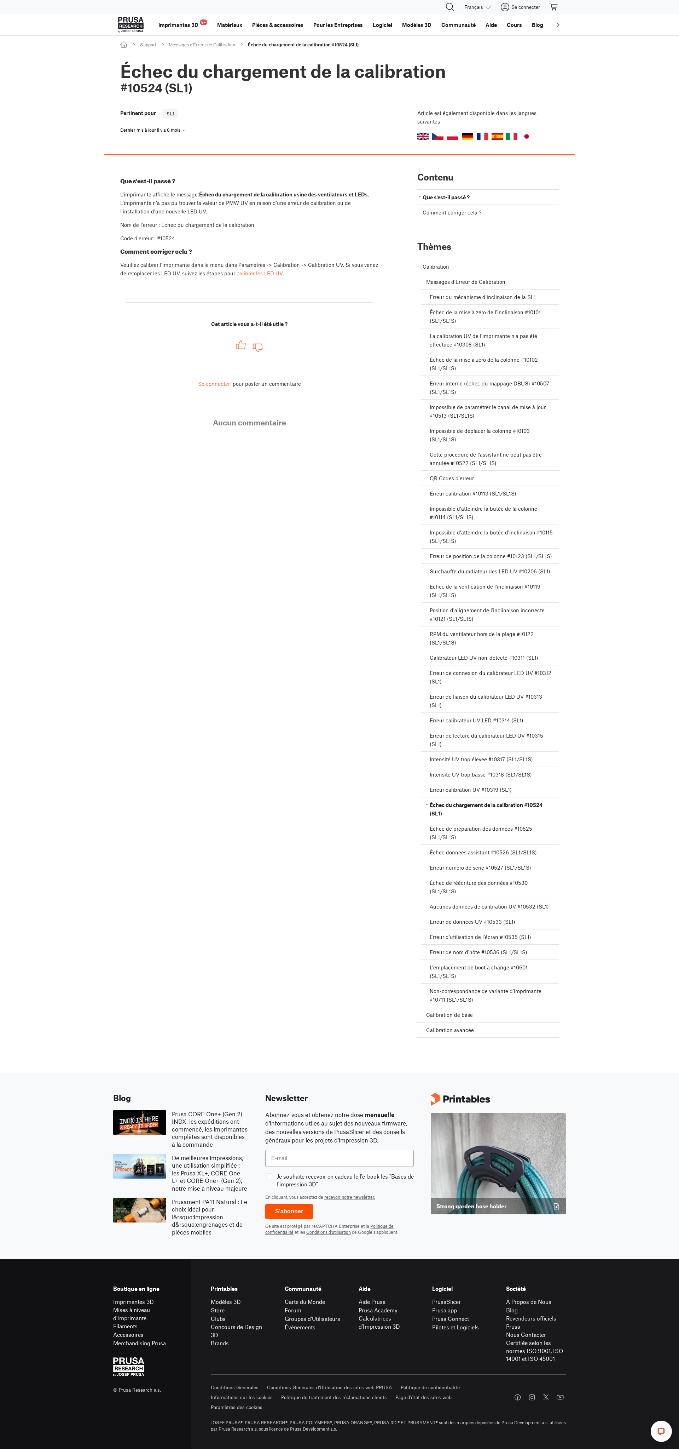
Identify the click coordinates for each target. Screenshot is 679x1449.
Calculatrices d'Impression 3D (379, 1322)
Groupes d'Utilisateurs (312, 1318)
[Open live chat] (661, 1431)
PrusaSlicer (446, 1301)
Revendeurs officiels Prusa (531, 1322)
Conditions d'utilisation (328, 1232)
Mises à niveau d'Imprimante (131, 1313)
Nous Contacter (526, 1334)
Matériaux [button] (229, 25)
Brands (220, 1343)
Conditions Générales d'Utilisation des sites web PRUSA (329, 1387)
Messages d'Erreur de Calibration (202, 44)
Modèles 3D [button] (416, 25)
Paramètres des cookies (236, 1407)
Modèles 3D (226, 1301)
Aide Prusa (372, 1301)
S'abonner (289, 1211)
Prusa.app (444, 1310)
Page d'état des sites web (423, 1397)
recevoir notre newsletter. (349, 1197)
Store (218, 1310)
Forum (293, 1310)
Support (148, 44)
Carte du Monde (305, 1301)
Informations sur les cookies (242, 1397)
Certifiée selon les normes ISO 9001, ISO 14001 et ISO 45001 (534, 1350)
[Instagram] (532, 1397)
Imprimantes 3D (133, 1301)
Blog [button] (537, 25)
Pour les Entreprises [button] (338, 25)
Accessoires (128, 1334)
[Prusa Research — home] (131, 24)
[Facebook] (517, 1397)
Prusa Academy (378, 1310)
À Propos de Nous (528, 1301)
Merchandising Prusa (139, 1343)
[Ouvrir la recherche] (450, 7)
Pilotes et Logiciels (455, 1327)
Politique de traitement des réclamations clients (334, 1397)
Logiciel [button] (382, 25)
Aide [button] (491, 25)
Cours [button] (514, 25)
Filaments (125, 1326)
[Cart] (554, 7)
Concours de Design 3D (236, 1330)
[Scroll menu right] (558, 24)
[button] (423, 136)
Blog (512, 1310)
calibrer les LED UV (260, 273)
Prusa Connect (450, 1318)
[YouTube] (560, 1397)
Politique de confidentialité (430, 1387)
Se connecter (214, 383)
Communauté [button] (458, 25)
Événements (300, 1327)
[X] (546, 1397)
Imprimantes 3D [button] (182, 24)
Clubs (218, 1318)
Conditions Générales (235, 1387)
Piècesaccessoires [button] (277, 25)
